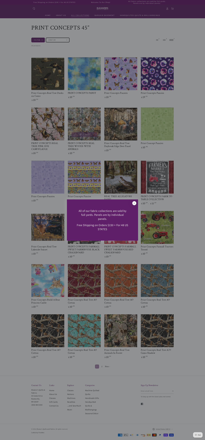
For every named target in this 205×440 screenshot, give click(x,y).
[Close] (134, 203)
